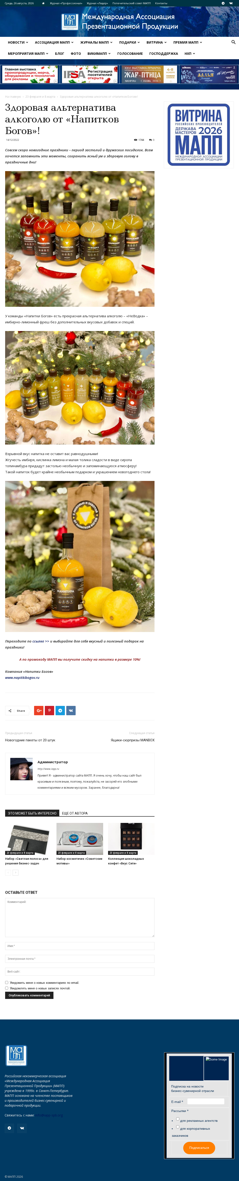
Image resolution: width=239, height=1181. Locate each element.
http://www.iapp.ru (48, 768)
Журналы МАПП (94, 42)
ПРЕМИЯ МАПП (185, 42)
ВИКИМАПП (97, 53)
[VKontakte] (230, 3)
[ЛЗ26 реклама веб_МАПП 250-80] (209, 74)
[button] (233, 43)
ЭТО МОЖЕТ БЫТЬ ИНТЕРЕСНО (32, 813)
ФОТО (76, 53)
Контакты (161, 3)
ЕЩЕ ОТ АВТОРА (75, 813)
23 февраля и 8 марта (40, 97)
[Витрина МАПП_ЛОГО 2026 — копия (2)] (199, 135)
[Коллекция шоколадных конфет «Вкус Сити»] (131, 839)
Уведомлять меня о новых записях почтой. (40, 988)
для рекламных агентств (199, 1120)
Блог (59, 53)
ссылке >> (40, 641)
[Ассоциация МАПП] (119, 22)
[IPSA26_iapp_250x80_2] (90, 74)
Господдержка (163, 53)
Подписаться (199, 1148)
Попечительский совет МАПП (131, 3)
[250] (149, 74)
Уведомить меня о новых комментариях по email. (44, 982)
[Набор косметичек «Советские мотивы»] (79, 839)
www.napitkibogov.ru (22, 677)
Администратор (53, 762)
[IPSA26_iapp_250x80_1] (30, 74)
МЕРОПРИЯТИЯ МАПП (26, 53)
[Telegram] (223, 3)
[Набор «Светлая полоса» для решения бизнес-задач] (28, 839)
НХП (188, 53)
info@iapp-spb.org (49, 1115)
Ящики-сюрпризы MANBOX (133, 740)
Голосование (130, 53)
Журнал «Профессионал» (66, 3)
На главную (13, 97)
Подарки (127, 42)
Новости (16, 42)
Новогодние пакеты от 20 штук (30, 740)
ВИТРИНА (155, 42)
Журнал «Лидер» (97, 3)
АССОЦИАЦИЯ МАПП (52, 42)
